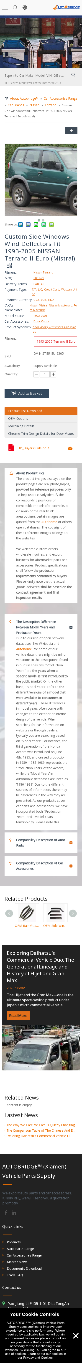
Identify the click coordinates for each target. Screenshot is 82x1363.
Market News (17, 1262)
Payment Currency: (18, 300)
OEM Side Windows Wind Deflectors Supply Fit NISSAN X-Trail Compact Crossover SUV (55, 925)
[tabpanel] (41, 1007)
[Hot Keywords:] (73, 75)
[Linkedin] (14, 1212)
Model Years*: (15, 316)
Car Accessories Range (24, 1255)
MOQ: (9, 278)
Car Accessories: (17, 321)
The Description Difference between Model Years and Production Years (36, 627)
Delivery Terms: (16, 284)
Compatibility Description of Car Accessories (39, 866)
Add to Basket (30, 393)
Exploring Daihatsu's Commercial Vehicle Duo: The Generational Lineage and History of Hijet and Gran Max (40, 966)
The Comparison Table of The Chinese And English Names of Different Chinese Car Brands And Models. (41, 1130)
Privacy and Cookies (38, 1357)
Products (14, 1242)
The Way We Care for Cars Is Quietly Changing (40, 1125)
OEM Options (18, 418)
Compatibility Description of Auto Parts (40, 842)
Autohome (49, 522)
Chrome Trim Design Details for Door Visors (41, 433)
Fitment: (11, 272)
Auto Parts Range (20, 1249)
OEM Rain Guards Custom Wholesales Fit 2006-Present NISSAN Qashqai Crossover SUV (27, 925)
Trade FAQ (15, 1275)
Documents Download (24, 1268)
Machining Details (21, 426)
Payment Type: (16, 289)
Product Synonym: (18, 327)
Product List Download (25, 411)
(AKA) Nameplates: (14, 307)
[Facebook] (6, 1212)
